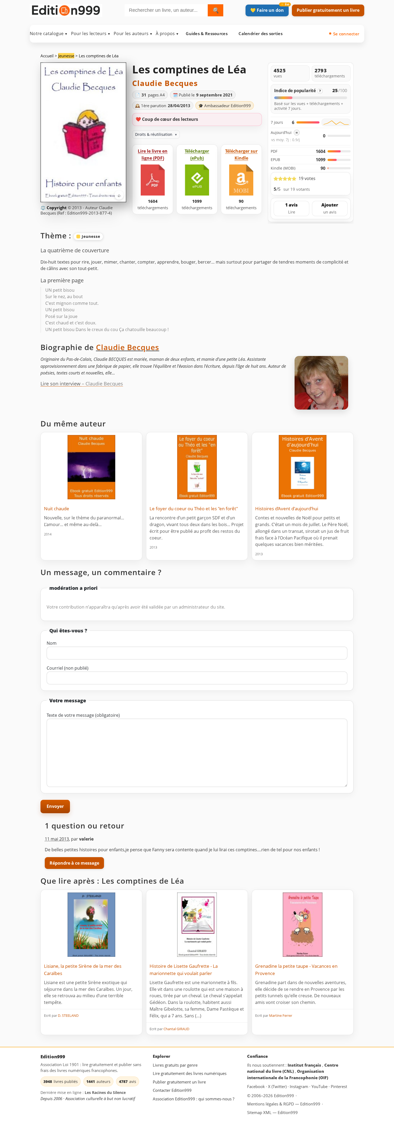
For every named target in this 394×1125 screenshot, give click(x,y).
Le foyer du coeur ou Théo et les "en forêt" (194, 508)
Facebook (256, 1086)
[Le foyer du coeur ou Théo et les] (197, 467)
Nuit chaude (56, 508)
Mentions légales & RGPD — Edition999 (283, 1104)
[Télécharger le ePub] (197, 180)
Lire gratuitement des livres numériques (189, 1073)
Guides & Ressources (207, 33)
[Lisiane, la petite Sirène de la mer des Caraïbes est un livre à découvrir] (91, 924)
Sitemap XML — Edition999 (272, 1112)
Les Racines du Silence (105, 1092)
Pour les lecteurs (90, 33)
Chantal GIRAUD (176, 1028)
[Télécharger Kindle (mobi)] (241, 180)
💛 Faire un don (267, 10)
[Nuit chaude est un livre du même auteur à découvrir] (91, 467)
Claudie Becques (165, 83)
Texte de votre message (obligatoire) (83, 715)
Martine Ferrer (280, 1015)
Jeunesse (66, 55)
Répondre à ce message (74, 863)
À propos (167, 33)
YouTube (320, 1086)
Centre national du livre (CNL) (292, 1068)
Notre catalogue (48, 33)
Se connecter (346, 33)
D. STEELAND (68, 1015)
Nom (52, 643)
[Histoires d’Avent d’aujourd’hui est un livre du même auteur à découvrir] (302, 467)
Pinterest (339, 1086)
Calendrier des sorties (261, 33)
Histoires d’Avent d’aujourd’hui (286, 508)
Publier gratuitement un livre (328, 10)
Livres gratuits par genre (175, 1065)
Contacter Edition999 (172, 1090)
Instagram (299, 1086)
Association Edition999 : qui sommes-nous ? (193, 1098)
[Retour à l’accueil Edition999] (66, 9)
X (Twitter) (278, 1086)
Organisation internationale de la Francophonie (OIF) (287, 1075)
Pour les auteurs (133, 33)
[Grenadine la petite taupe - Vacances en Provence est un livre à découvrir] (302, 924)
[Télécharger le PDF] (153, 180)
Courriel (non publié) (67, 668)
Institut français (305, 1065)
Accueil (47, 55)
